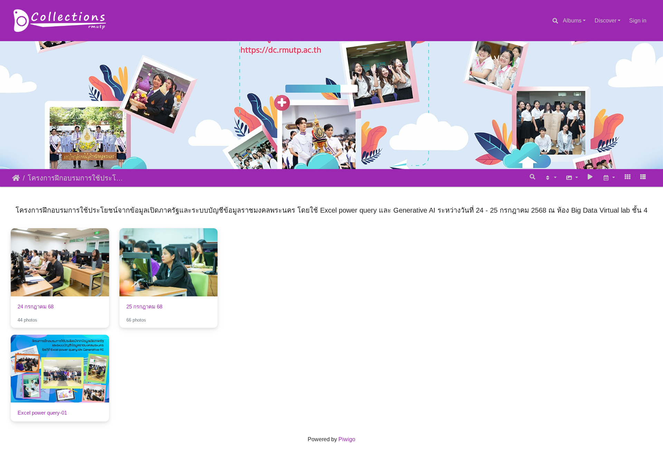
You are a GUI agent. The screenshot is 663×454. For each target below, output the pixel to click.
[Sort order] (550, 178)
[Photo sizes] (572, 178)
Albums (572, 21)
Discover (605, 21)
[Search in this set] (533, 176)
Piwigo (346, 439)
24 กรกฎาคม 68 (36, 306)
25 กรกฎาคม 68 (144, 306)
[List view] (643, 176)
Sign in (637, 21)
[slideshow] (590, 176)
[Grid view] (627, 176)
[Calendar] (608, 178)
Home (16, 178)
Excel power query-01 (42, 413)
